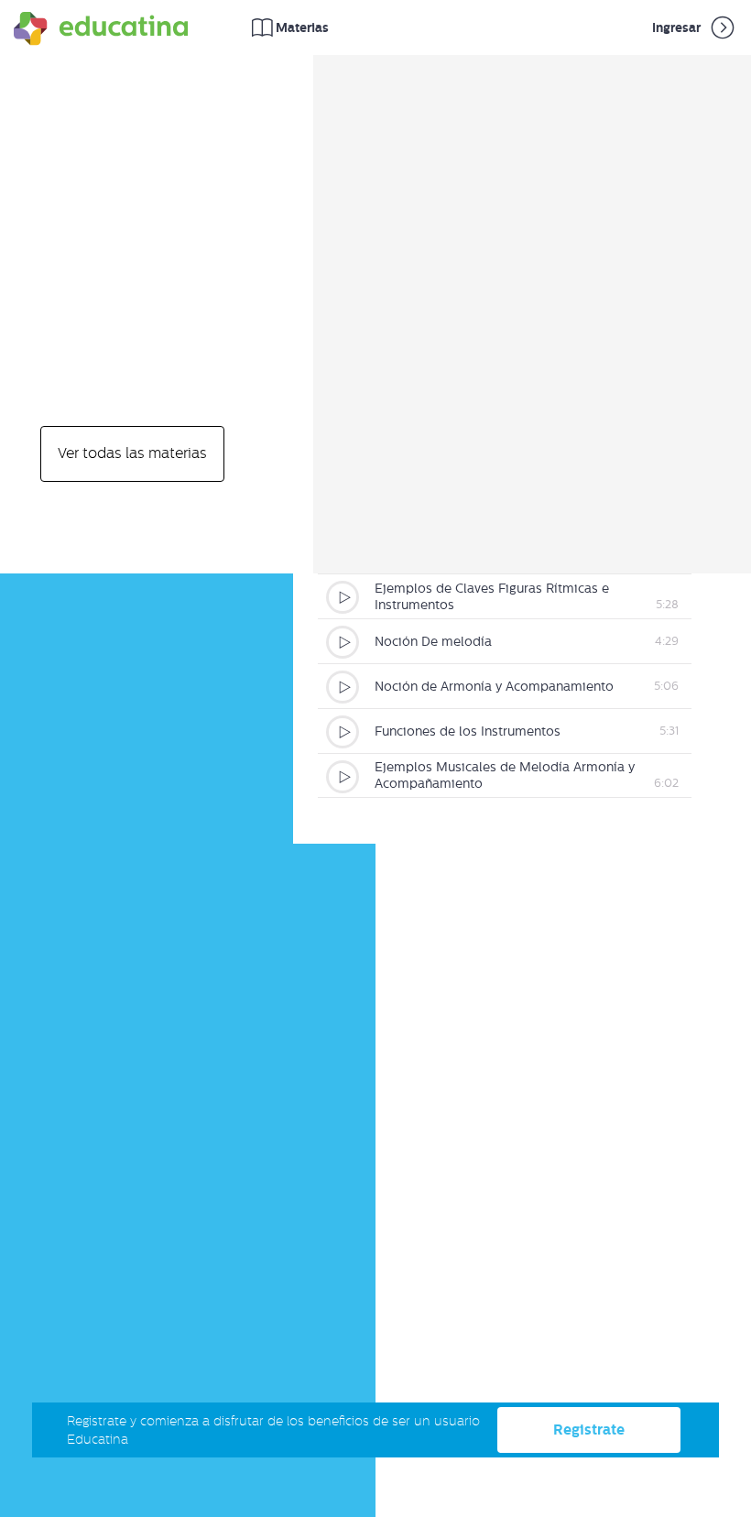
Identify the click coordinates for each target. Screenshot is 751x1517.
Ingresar (677, 27)
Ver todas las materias (132, 453)
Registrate (589, 1429)
